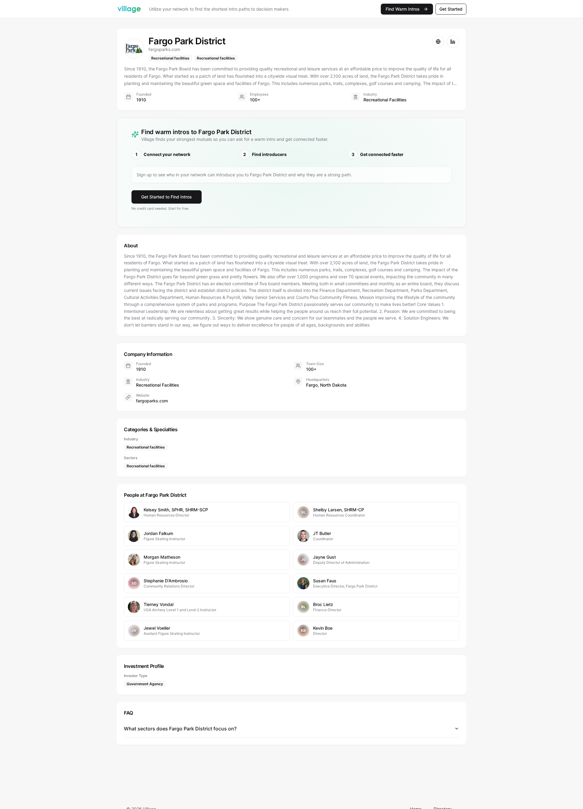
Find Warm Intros (403, 9)
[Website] (438, 42)
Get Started (450, 9)
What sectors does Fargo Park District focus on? (180, 729)
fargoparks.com (152, 400)
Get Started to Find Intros (166, 196)
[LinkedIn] (453, 42)
